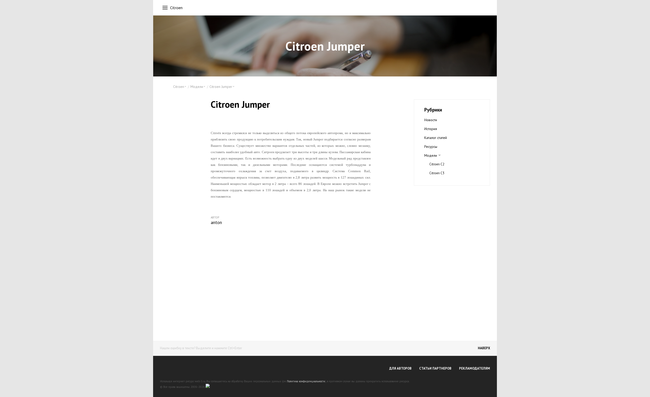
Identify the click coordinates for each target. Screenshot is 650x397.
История (430, 128)
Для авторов (400, 368)
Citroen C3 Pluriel (441, 182)
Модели (430, 155)
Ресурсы (430, 146)
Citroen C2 (436, 164)
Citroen (176, 7)
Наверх (484, 348)
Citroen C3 (436, 173)
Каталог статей (435, 137)
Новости (430, 120)
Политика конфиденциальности (306, 381)
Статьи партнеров (435, 368)
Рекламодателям (474, 368)
